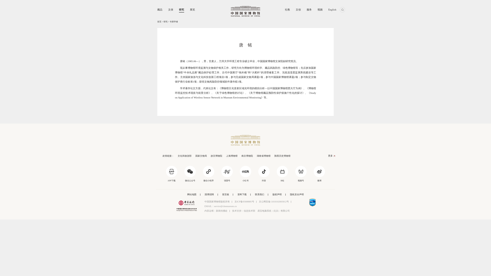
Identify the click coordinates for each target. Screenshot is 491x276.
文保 (170, 9)
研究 (181, 9)
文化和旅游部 (185, 156)
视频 (320, 9)
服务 (309, 9)
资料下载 (242, 194)
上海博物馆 (232, 156)
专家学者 (174, 22)
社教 (287, 9)
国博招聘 (209, 194)
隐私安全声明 (297, 194)
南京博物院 (247, 156)
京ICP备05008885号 (244, 201)
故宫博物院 (216, 156)
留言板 (225, 194)
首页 (159, 22)
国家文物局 (201, 156)
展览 (192, 9)
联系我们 (259, 194)
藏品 (159, 9)
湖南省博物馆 (264, 156)
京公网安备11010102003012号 (274, 201)
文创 (298, 9)
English (332, 9)
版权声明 (277, 194)
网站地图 (191, 194)
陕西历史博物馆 (282, 156)
